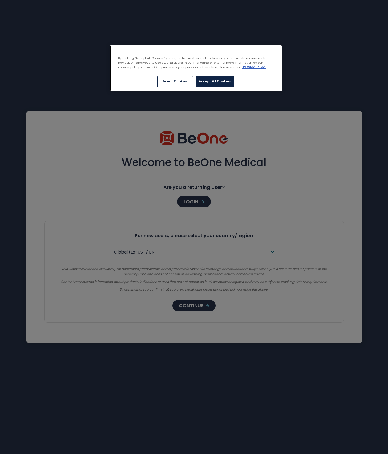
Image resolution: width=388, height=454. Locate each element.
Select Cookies (175, 81)
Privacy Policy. (254, 67)
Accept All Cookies (215, 81)
